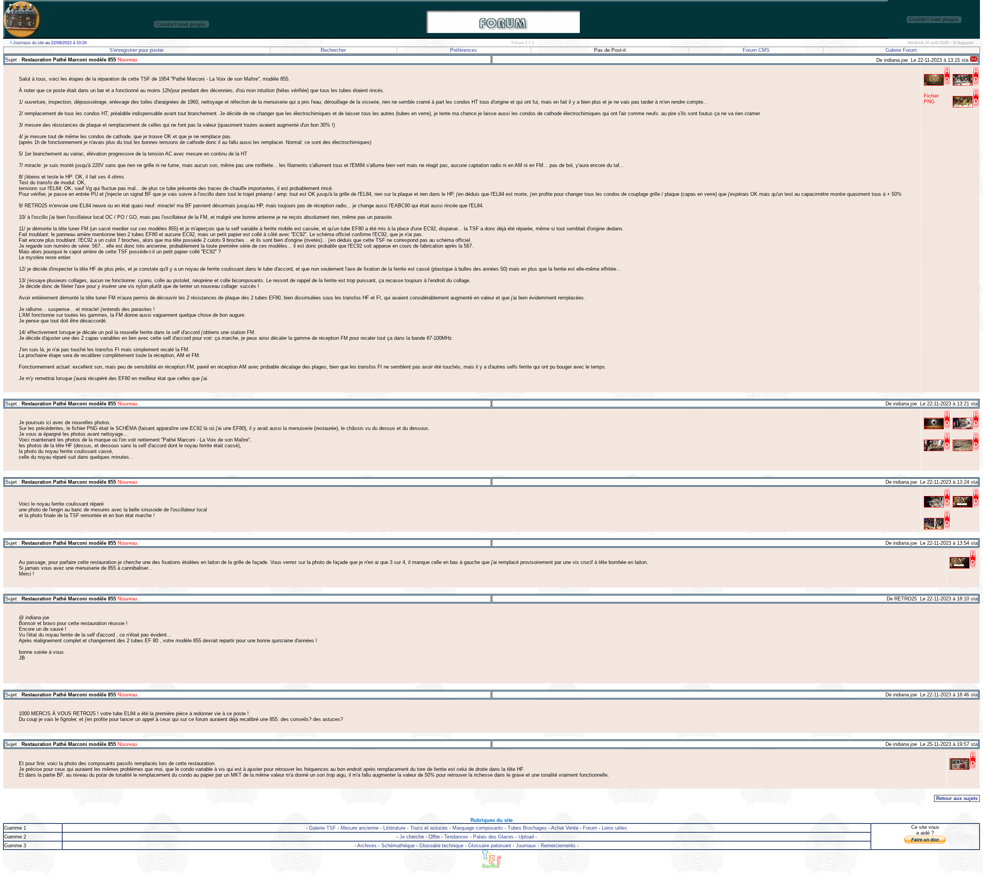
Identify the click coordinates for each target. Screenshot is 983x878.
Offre (434, 837)
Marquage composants (477, 828)
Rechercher (333, 50)
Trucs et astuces (429, 828)
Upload (526, 837)
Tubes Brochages (527, 828)
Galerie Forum (901, 50)
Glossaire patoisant (489, 845)
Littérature (394, 828)
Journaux (526, 845)
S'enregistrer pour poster (136, 50)
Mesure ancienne (360, 828)
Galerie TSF (322, 828)
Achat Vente (564, 828)
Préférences (463, 50)
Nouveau (126, 60)
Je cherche (411, 837)
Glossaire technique (441, 845)
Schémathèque (398, 845)
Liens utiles (614, 828)
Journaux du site (28, 42)
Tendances (456, 837)
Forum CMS (756, 50)
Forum (590, 828)
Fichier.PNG (930, 98)
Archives (367, 845)
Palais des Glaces (493, 837)
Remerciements (558, 845)
